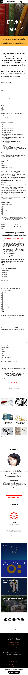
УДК (4, 482)
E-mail (2, 428)
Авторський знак (7, 484)
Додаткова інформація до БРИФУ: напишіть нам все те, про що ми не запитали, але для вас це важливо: (13, 667)
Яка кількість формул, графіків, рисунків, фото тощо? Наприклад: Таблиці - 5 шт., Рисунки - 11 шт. (13, 654)
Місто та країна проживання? (8, 435)
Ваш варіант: (4, 617)
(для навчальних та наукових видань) (14, 485)
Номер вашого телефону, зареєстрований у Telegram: (11, 452)
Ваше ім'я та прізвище (6, 420)
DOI (4, 485)
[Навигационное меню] (2, 1)
